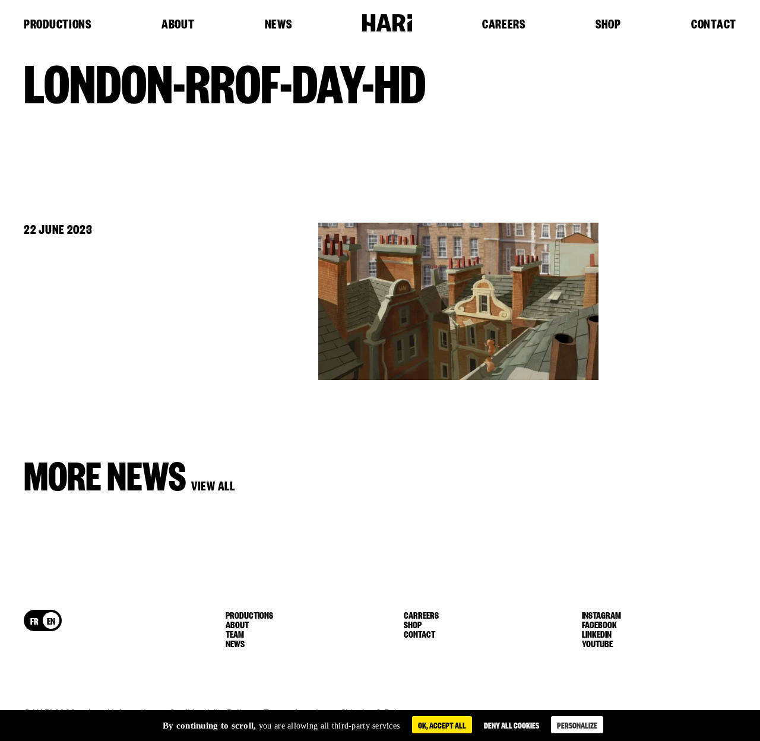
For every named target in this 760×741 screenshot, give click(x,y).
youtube (597, 643)
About (178, 24)
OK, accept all (442, 724)
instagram (601, 614)
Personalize (577, 724)
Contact (713, 24)
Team (235, 633)
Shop (608, 24)
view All (213, 484)
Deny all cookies (511, 724)
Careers (503, 24)
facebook (599, 624)
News (278, 24)
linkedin (597, 633)
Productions (57, 24)
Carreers (421, 614)
